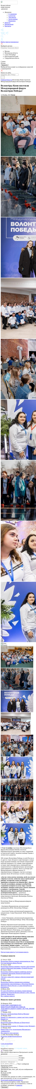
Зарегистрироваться (11, 42)
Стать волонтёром (7, 1043)
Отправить (5, 1075)
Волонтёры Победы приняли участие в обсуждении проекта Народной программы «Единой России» (18, 967)
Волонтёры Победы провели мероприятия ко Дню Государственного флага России (17, 962)
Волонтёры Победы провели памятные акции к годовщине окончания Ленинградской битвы (16, 972)
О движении (12, 14)
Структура (11, 15)
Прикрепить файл (6, 1065)
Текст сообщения (23, 1064)
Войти (3, 42)
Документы (12, 17)
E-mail (21, 1060)
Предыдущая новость (8, 952)
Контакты (8, 26)
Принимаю (5, 1087)
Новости (7, 22)
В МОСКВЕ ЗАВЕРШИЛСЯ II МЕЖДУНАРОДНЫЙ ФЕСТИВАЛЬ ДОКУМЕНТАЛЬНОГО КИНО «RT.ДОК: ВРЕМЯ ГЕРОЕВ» (17, 1007)
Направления (9, 24)
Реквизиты (12, 21)
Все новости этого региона (10, 1033)
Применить (5, 65)
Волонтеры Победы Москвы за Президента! (15, 1022)
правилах (19, 1085)
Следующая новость (21, 952)
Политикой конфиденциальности (12, 1080)
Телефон (21, 1058)
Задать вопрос (13, 19)
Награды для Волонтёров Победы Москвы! (15, 1014)
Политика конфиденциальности (11, 1036)
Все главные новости (8, 996)
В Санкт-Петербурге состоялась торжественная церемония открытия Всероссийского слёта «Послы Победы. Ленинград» (18, 992)
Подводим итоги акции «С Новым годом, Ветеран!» (18, 1026)
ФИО (20, 1056)
